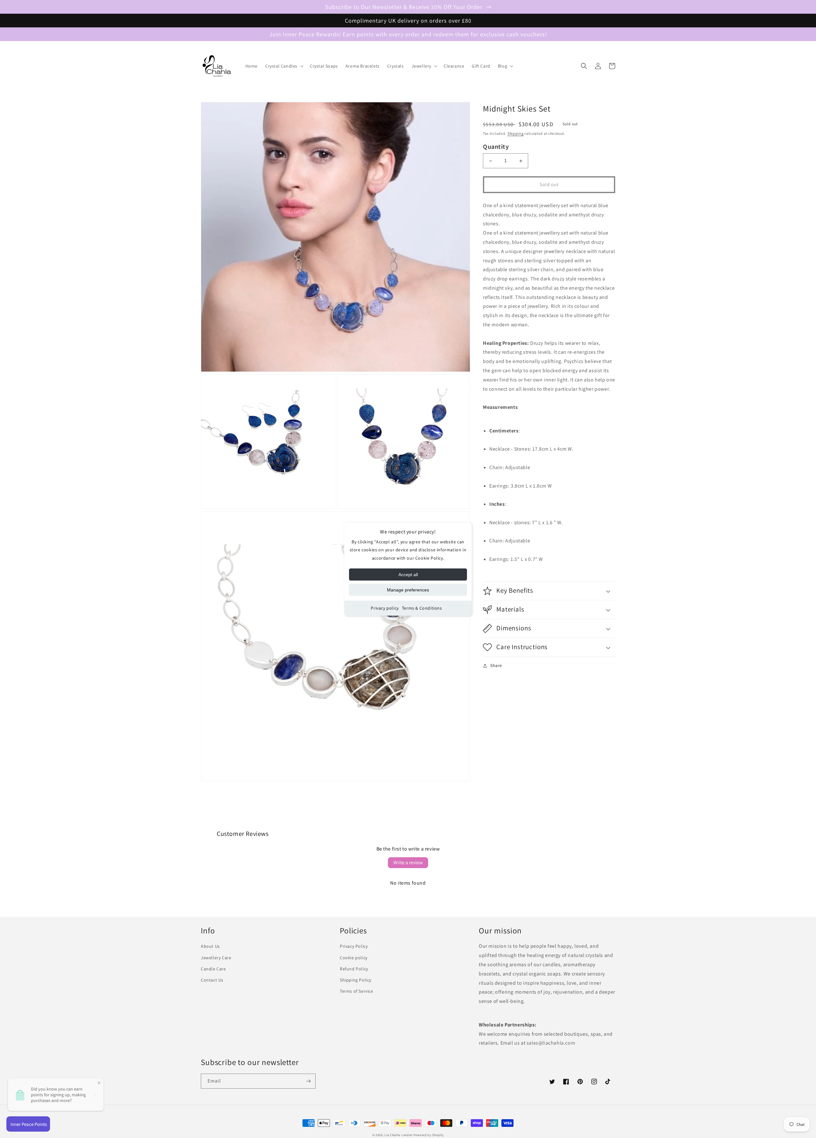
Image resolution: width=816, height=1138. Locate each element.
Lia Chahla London (398, 1135)
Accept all (408, 574)
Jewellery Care (216, 957)
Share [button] (496, 665)
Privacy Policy (354, 946)
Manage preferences (408, 589)
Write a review (408, 862)
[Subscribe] (308, 1081)
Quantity (496, 146)
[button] (283, 66)
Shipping (515, 133)
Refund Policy (354, 969)
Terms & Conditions (422, 608)
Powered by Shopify (428, 1135)
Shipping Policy (355, 980)
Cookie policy (354, 957)
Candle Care (213, 969)
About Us (210, 946)
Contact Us (212, 980)
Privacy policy (384, 608)
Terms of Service (356, 991)
